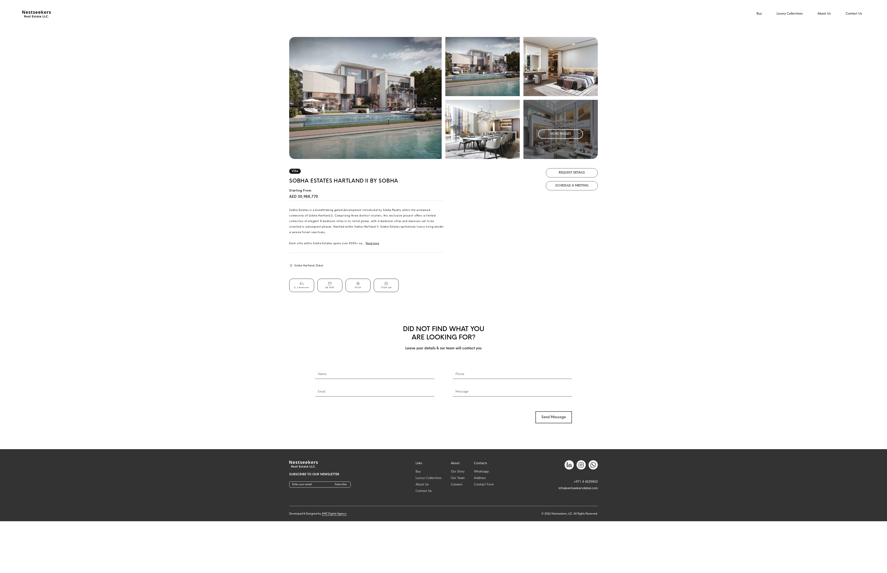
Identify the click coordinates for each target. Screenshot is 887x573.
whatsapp (481, 471)
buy (418, 471)
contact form (484, 484)
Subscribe (341, 484)
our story (458, 471)
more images (560, 134)
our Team (458, 478)
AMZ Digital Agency (334, 513)
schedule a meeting (571, 185)
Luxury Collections (790, 13)
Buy (759, 13)
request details (572, 172)
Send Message (553, 417)
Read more (372, 243)
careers (456, 484)
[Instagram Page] (581, 464)
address (480, 478)
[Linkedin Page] (569, 464)
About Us (824, 13)
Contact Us (854, 13)
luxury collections (429, 478)
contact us (424, 491)
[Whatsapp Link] (593, 464)
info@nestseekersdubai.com (578, 488)
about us (422, 484)
